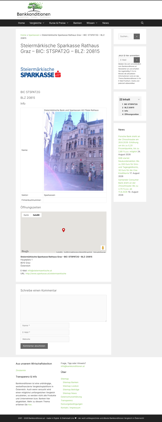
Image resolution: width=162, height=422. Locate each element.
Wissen (91, 23)
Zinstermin (21, 370)
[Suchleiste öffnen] (142, 23)
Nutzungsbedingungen (99, 252)
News (105, 23)
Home (21, 23)
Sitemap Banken (70, 382)
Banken (77, 23)
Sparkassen (34, 35)
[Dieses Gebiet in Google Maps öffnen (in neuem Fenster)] (25, 251)
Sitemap (65, 379)
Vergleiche (36, 23)
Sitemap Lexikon (71, 386)
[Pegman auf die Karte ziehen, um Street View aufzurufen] (103, 247)
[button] (63, 230)
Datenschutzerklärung (71, 397)
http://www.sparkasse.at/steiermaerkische (46, 273)
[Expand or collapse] (138, 99)
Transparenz (67, 400)
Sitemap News (70, 393)
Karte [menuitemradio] (26, 215)
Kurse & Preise (57, 23)
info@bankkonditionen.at (73, 366)
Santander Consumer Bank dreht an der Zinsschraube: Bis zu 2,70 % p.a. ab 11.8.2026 (128, 186)
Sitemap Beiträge (71, 389)
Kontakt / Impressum (70, 407)
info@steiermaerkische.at (40, 270)
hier (30, 404)
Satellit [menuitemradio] (36, 215)
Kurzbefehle (59, 252)
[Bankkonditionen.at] (33, 10)
